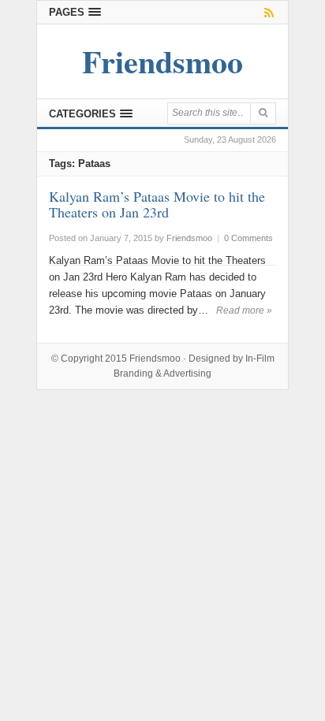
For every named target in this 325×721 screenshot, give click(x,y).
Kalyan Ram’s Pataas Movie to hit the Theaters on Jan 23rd (157, 204)
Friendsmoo (155, 358)
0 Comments (248, 238)
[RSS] (266, 12)
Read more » (244, 310)
